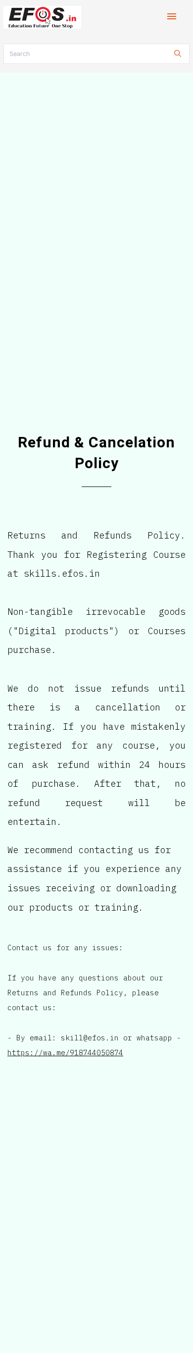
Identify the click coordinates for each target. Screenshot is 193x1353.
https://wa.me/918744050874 (65, 1052)
